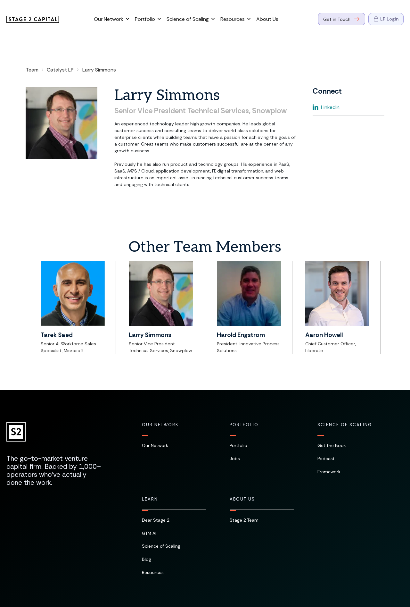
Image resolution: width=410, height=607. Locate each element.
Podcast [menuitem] (326, 458)
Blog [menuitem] (146, 559)
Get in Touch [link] (336, 19)
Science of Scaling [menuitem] (344, 424)
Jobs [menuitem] (235, 458)
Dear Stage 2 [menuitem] (155, 520)
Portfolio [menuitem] (244, 424)
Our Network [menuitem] (160, 424)
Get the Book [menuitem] (331, 445)
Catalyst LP (60, 69)
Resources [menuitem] (153, 572)
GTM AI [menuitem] (149, 533)
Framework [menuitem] (328, 472)
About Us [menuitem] (242, 499)
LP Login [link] (389, 19)
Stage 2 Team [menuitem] (244, 520)
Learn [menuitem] (150, 499)
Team (32, 69)
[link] (32, 18)
